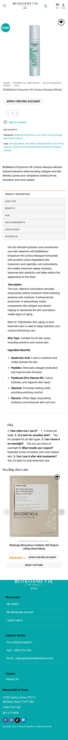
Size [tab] (7, 215)
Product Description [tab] (17, 194)
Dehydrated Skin (44, 143)
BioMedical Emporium (26, 83)
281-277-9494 (10, 712)
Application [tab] (12, 229)
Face (17, 85)
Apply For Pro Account (23, 101)
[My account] (63, 5)
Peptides (7, 150)
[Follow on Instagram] (11, 720)
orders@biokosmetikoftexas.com (34, 658)
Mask (39, 147)
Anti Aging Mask (16, 143)
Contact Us (12, 679)
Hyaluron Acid (19, 147)
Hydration (30, 147)
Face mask (58, 143)
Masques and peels (52, 147)
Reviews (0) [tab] (11, 236)
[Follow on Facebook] (5, 720)
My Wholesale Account (20, 612)
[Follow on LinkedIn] (23, 720)
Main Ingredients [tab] (15, 222)
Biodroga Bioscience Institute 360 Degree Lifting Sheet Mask (34, 547)
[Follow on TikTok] (17, 720)
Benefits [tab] (10, 208)
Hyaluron (7, 147)
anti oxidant (30, 143)
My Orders (12, 604)
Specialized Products (13, 138)
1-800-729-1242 (22, 650)
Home (6, 83)
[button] (4, 6)
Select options (34, 565)
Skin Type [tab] (10, 201)
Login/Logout (15, 620)
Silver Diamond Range (51, 135)
